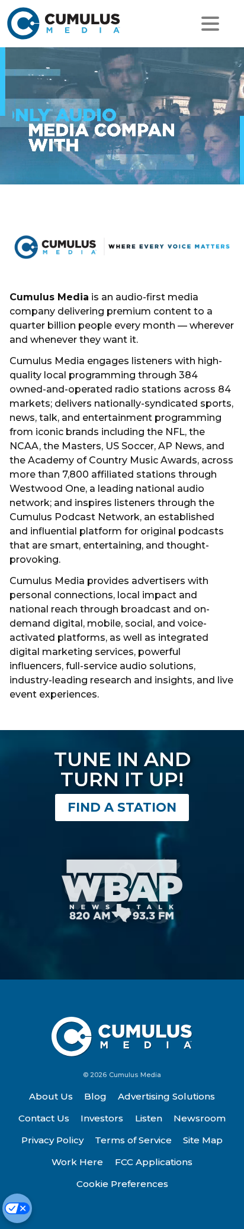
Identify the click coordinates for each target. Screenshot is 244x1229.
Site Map (203, 1140)
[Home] (66, 23)
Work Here (77, 1162)
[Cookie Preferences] (17, 1208)
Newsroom (200, 1118)
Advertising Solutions (166, 1096)
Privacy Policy (52, 1140)
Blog (95, 1096)
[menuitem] (51, 1096)
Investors (102, 1118)
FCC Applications (153, 1162)
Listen (148, 1118)
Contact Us (43, 1118)
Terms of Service (133, 1140)
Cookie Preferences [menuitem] (122, 1183)
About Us (51, 1096)
